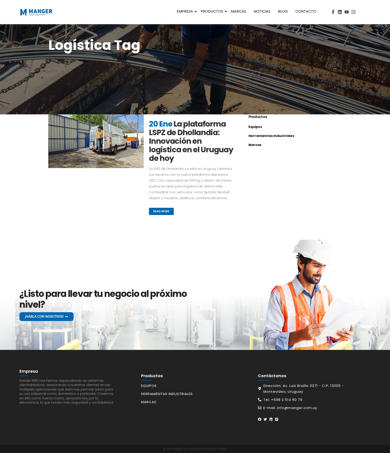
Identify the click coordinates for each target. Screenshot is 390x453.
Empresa (185, 11)
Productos (212, 11)
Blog (283, 11)
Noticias (262, 11)
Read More (161, 211)
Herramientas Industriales (271, 136)
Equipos (255, 127)
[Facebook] (259, 419)
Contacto (305, 11)
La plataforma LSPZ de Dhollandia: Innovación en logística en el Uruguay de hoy (191, 141)
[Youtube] (346, 12)
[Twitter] (265, 419)
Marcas (238, 11)
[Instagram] (353, 12)
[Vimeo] (276, 419)
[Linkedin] (340, 12)
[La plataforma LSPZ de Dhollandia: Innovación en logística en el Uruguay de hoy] (96, 141)
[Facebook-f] (333, 12)
